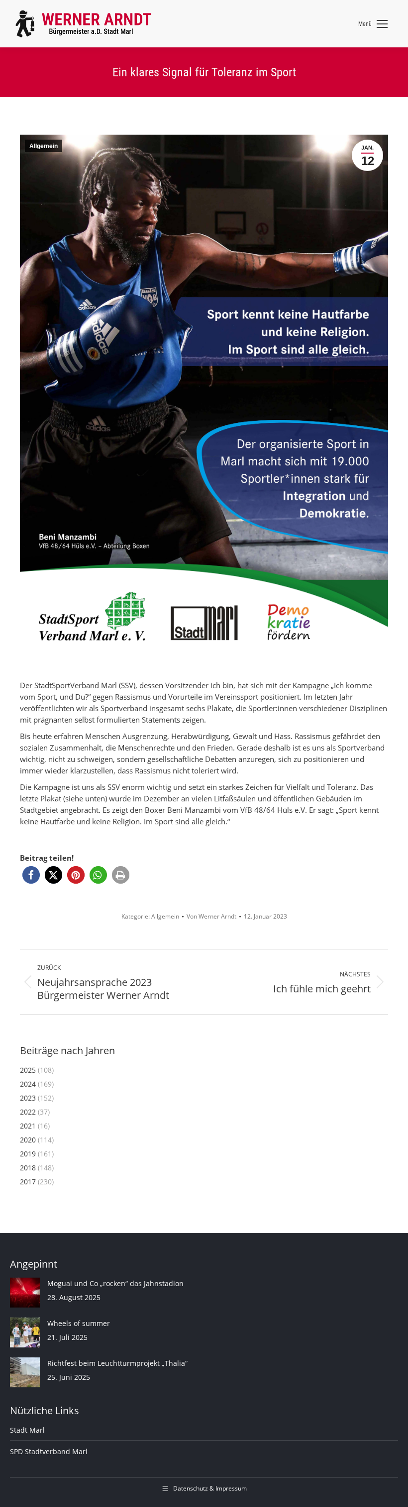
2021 (28, 1125)
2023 (28, 1098)
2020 (28, 1139)
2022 (28, 1112)
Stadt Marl (27, 1430)
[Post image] (25, 1293)
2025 (28, 1070)
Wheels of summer (78, 1323)
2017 (28, 1181)
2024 (28, 1084)
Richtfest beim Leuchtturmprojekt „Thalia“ (117, 1363)
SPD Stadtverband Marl (49, 1451)
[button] (31, 875)
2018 (28, 1167)
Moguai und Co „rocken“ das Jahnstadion (115, 1283)
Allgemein (43, 146)
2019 (28, 1153)
